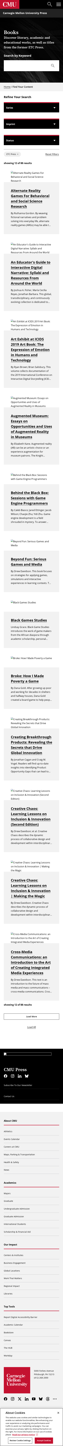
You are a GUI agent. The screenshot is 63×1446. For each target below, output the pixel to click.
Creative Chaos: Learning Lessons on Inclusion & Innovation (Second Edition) (31, 816)
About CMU (10, 1120)
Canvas (7, 1340)
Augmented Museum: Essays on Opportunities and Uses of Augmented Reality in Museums (31, 426)
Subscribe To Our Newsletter (18, 1085)
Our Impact (10, 1244)
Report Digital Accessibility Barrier (20, 1317)
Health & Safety (11, 1162)
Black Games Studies (29, 620)
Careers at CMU (11, 1146)
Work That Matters (13, 1278)
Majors (7, 1193)
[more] (55, 1399)
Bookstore (8, 1332)
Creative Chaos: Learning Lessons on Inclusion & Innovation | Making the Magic (31, 888)
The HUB (8, 1347)
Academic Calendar (13, 1324)
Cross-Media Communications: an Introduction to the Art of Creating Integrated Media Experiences (31, 962)
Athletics (8, 1131)
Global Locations (12, 1270)
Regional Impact (12, 1286)
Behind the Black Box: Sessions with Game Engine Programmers (30, 498)
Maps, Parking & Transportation (19, 1154)
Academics (10, 1182)
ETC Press (11, 154)
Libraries (8, 1293)
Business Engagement (14, 1263)
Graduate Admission (14, 1216)
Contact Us (9, 1096)
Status (10, 140)
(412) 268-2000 (41, 1377)
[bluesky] (26, 1076)
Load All (31, 1027)
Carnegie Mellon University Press (25, 13)
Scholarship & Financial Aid (17, 1231)
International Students (15, 1224)
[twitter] (19, 1399)
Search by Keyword (17, 56)
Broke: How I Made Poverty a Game (27, 678)
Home (7, 86)
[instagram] (12, 1076)
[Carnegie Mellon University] (9, 4)
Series (9, 107)
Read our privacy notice (23, 1434)
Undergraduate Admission (17, 1208)
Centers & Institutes (13, 1255)
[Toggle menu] (58, 4)
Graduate (8, 1201)
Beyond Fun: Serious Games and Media (28, 562)
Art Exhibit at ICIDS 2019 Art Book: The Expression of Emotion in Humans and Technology (30, 349)
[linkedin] (19, 1076)
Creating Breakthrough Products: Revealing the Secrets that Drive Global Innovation (31, 744)
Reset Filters (52, 154)
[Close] (58, 1413)
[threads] (48, 1399)
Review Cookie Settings (20, 1440)
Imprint (10, 124)
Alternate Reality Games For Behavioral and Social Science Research (30, 198)
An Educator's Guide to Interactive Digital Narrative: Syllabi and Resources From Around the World (30, 273)
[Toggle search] (49, 4)
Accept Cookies (44, 1440)
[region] (31, 1427)
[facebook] (5, 1076)
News (6, 1169)
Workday (8, 1355)
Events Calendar (12, 1139)
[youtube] (33, 1399)
